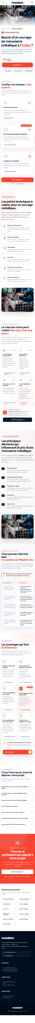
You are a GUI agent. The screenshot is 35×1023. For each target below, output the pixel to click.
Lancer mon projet (17, 179)
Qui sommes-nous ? (9, 967)
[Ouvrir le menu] (3, 2)
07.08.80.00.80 (9, 955)
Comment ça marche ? (11, 969)
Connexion (7, 997)
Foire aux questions (10, 971)
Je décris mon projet (16, 419)
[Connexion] (32, 2)
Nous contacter (9, 985)
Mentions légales (9, 982)
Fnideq (8, 28)
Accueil (3, 28)
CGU (4, 983)
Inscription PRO (8, 996)
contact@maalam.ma (10, 952)
